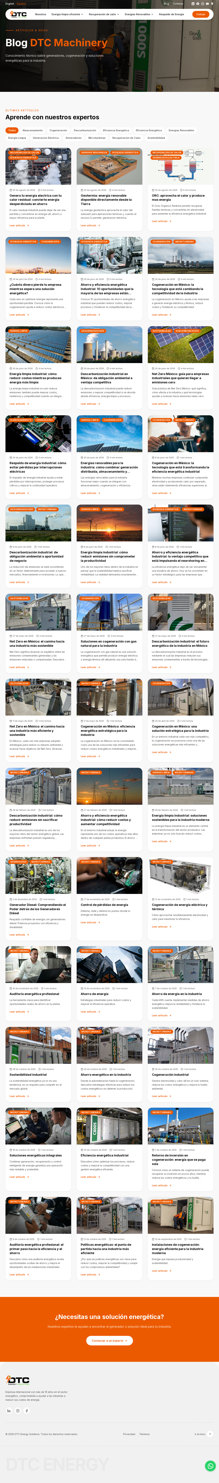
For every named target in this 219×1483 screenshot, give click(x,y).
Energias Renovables (181, 130)
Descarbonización (85, 130)
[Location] (212, 3)
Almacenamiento (33, 130)
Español (21, 3)
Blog (166, 3)
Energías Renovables (137, 14)
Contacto (178, 3)
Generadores (74, 137)
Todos (12, 130)
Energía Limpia (17, 137)
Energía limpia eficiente (66, 14)
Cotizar (200, 14)
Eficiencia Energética (149, 130)
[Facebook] (197, 3)
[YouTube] (207, 3)
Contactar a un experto (107, 1340)
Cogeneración (58, 130)
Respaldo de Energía (171, 14)
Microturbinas (97, 137)
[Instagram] (202, 3)
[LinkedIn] (193, 3)
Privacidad (129, 1434)
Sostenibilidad (156, 137)
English (9, 3)
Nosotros (40, 14)
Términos (144, 1434)
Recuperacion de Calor (126, 137)
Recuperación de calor (102, 14)
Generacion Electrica (46, 137)
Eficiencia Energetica (116, 130)
